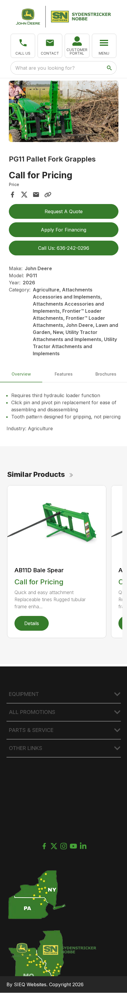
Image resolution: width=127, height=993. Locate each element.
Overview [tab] (21, 373)
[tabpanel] (63, 112)
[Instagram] (63, 846)
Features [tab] (64, 373)
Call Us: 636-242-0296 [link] (63, 248)
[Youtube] (73, 846)
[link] (77, 46)
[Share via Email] (36, 194)
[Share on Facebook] (12, 194)
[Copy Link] (47, 194)
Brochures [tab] (105, 373)
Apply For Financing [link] (63, 230)
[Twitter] (54, 846)
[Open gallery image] (63, 111)
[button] (23, 46)
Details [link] (31, 623)
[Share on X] (24, 194)
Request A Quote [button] (64, 211)
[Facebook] (44, 846)
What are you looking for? (45, 68)
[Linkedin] (83, 846)
